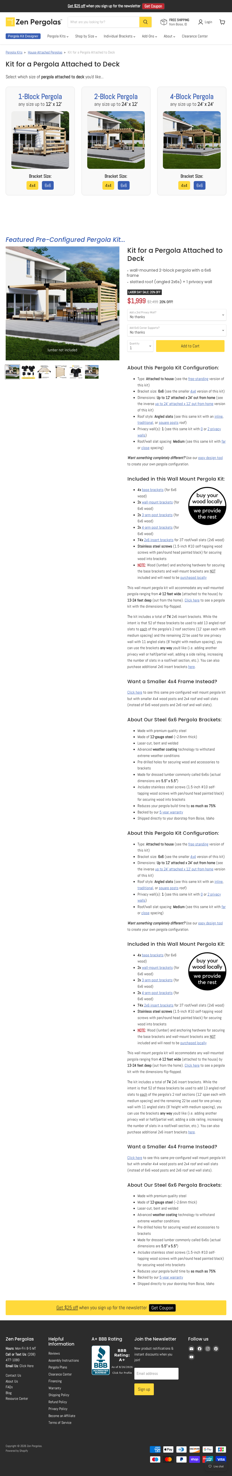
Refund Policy (57, 1402)
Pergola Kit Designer (23, 36)
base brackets (153, 489)
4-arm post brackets (157, 527)
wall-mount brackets (157, 502)
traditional (145, 422)
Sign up (144, 1389)
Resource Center (17, 1398)
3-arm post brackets (157, 514)
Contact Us (13, 1375)
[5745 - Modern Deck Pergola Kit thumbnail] (76, 372)
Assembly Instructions (63, 1360)
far (224, 441)
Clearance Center (195, 36)
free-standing (198, 378)
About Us (12, 1381)
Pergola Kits (57, 36)
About (168, 36)
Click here (192, 600)
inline (219, 416)
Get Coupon (153, 6)
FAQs (9, 1387)
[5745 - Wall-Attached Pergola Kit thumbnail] (60, 372)
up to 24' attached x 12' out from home (184, 403)
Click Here (26, 1365)
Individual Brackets (118, 36)
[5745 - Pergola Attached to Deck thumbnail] (12, 372)
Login (208, 22)
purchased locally (193, 577)
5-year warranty (171, 812)
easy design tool (210, 457)
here (191, 666)
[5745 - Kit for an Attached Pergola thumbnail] (44, 372)
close (145, 447)
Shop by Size (85, 36)
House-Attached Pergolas (45, 52)
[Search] (145, 22)
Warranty (54, 1388)
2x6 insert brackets (159, 539)
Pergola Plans (57, 1367)
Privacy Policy (57, 1408)
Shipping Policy (58, 1394)
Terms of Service (59, 1422)
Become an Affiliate (61, 1415)
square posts (169, 422)
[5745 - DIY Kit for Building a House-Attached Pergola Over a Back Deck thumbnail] (92, 372)
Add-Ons (148, 36)
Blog (9, 1392)
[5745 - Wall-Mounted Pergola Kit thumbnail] (28, 372)
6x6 (48, 185)
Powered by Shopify (17, 1451)
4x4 (32, 185)
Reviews (54, 1353)
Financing (55, 1381)
